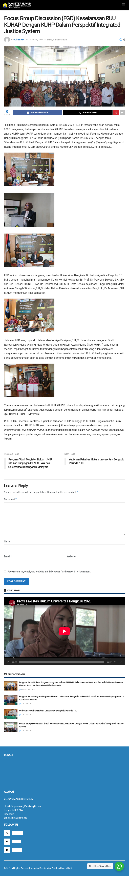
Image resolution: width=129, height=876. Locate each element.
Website (71, 556)
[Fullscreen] (120, 661)
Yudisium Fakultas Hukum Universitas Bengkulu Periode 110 (48, 710)
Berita (49, 39)
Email (8, 556)
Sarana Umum (60, 39)
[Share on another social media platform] (122, 112)
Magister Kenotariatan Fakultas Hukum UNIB (51, 868)
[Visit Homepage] (17, 5)
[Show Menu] (123, 5)
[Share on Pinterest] (116, 112)
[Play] (8, 661)
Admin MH (19, 39)
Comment (10, 499)
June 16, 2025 (36, 39)
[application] (64, 631)
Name (8, 541)
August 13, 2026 (28, 690)
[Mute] (114, 661)
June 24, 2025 (27, 704)
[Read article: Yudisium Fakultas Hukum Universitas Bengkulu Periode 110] (10, 714)
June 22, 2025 (27, 715)
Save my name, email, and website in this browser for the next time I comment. (49, 571)
